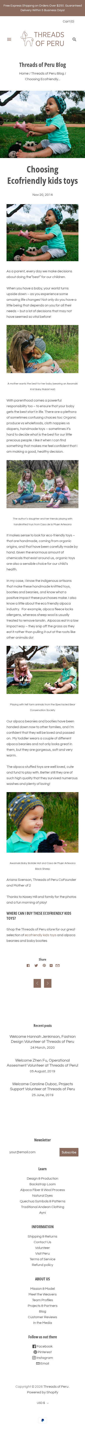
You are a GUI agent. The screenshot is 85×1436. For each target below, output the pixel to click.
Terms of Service (42, 1259)
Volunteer (42, 1248)
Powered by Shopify (42, 1392)
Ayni (42, 1212)
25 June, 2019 (42, 1095)
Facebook (44, 1346)
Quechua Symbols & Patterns (42, 1201)
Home (24, 73)
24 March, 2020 (43, 1047)
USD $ (41, 1403)
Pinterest (44, 1352)
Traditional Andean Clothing (42, 1207)
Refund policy (42, 1265)
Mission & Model (42, 1288)
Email (44, 1363)
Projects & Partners (43, 1305)
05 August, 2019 (42, 1071)
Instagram (44, 1358)
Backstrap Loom (42, 1184)
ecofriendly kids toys (40, 935)
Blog (42, 1311)
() (68, 21)
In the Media (42, 1323)
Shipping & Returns (42, 1236)
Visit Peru (42, 1253)
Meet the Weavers (43, 1294)
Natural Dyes (42, 1195)
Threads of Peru (55, 1386)
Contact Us (42, 1242)
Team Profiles (42, 1300)
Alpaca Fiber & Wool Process (42, 1190)
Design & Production (42, 1178)
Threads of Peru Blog (47, 73)
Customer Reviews (42, 1317)
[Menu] (9, 39)
